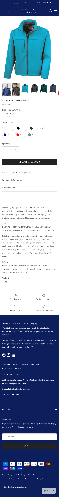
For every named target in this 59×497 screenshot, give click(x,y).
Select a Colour (8, 122)
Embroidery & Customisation (16, 173)
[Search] (9, 11)
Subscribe (29, 446)
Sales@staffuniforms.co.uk (24, 3)
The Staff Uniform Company (18, 487)
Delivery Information (12, 180)
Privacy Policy (7, 475)
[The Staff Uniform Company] (29, 11)
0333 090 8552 (45, 3)
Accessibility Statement (39, 479)
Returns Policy (9, 188)
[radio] (8, 128)
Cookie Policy (20, 475)
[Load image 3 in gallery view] (29, 49)
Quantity (6, 143)
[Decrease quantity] (4, 150)
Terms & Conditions (35, 475)
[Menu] (3, 11)
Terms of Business (8, 479)
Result (8, 104)
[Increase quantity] (16, 150)
